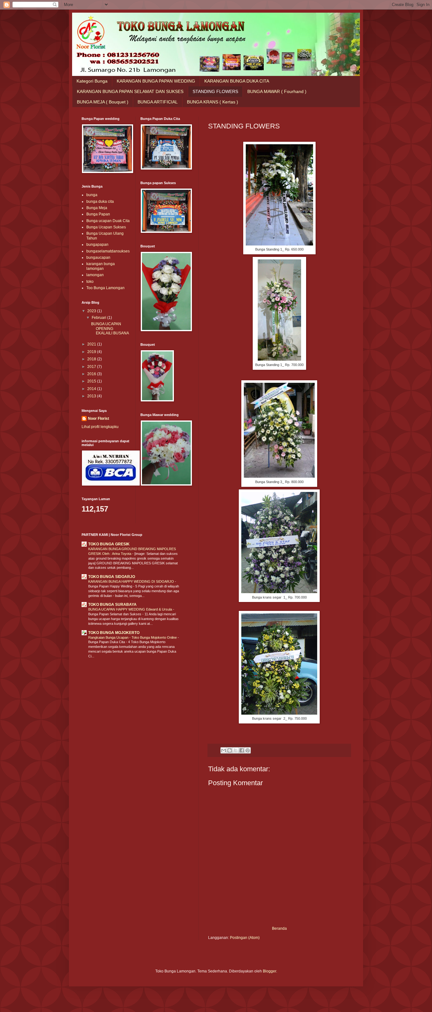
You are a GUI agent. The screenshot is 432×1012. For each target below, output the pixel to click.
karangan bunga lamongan (100, 266)
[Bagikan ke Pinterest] (247, 750)
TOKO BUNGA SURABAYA (112, 604)
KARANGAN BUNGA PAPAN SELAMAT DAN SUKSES (130, 91)
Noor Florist (98, 418)
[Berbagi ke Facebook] (241, 750)
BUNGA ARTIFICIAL (158, 101)
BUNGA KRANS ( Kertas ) (212, 101)
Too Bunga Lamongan (105, 288)
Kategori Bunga (92, 81)
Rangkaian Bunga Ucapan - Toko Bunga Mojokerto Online (133, 637)
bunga (91, 195)
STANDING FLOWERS (215, 91)
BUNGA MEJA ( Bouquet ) (102, 101)
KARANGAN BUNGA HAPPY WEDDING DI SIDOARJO (131, 581)
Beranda (279, 928)
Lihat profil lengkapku (100, 427)
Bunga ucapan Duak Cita (108, 221)
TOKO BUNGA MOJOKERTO (113, 632)
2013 (92, 396)
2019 (92, 352)
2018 (92, 359)
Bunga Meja (96, 208)
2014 (92, 389)
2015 (92, 381)
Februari (99, 317)
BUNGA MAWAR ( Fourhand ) (276, 91)
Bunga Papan (98, 214)
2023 (92, 311)
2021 (92, 344)
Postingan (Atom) (245, 937)
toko (90, 281)
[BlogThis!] (229, 750)
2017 (92, 366)
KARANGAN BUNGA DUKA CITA (236, 81)
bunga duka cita (100, 201)
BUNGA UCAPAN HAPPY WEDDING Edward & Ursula (130, 609)
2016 (92, 374)
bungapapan (97, 244)
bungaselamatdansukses (108, 251)
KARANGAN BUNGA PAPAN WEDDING (156, 81)
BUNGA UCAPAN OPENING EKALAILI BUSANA (110, 328)
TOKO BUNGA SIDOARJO (111, 576)
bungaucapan (98, 257)
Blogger (269, 971)
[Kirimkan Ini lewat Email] (223, 750)
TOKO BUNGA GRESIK (109, 544)
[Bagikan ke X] (235, 750)
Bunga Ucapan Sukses (106, 227)
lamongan (95, 275)
